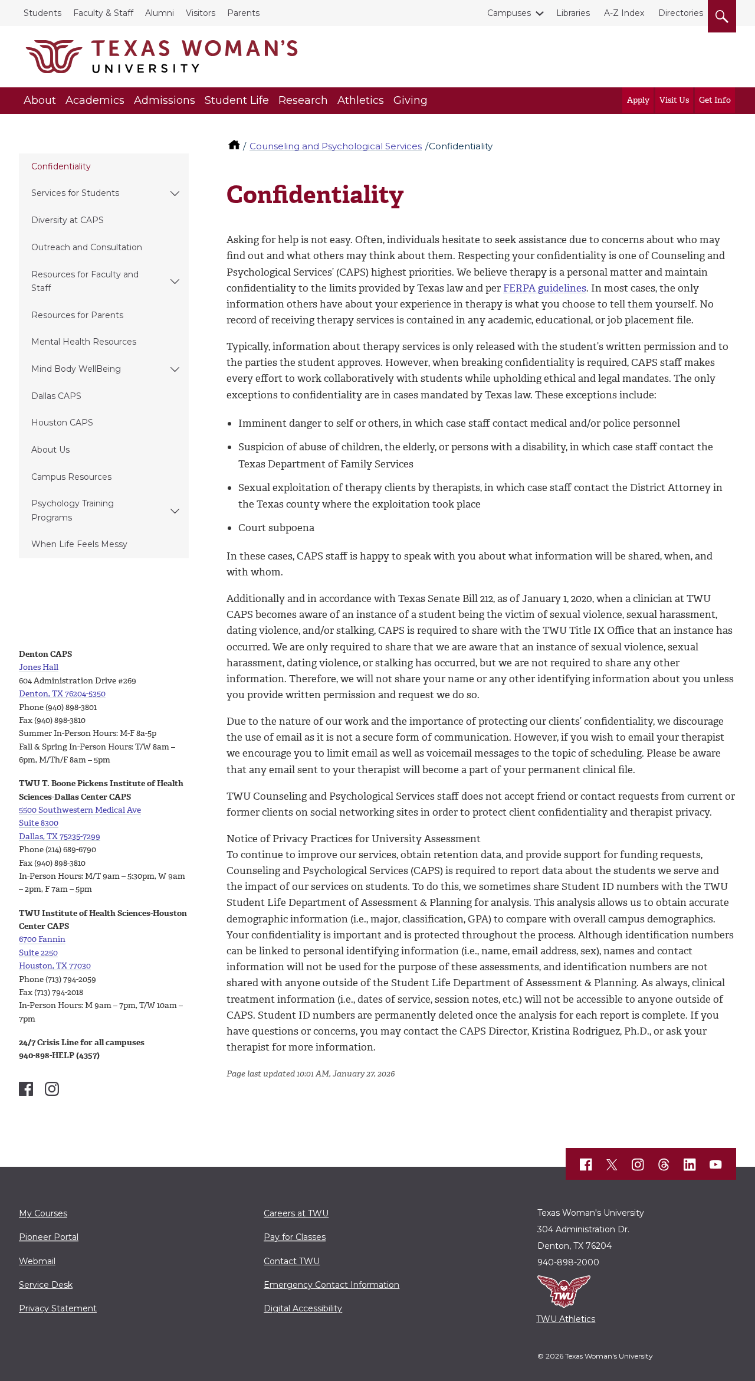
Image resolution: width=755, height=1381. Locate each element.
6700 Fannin (42, 939)
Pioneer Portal (48, 1237)
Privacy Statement (58, 1308)
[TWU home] (235, 146)
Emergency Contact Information (331, 1284)
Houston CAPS (62, 422)
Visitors (200, 13)
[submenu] (175, 193)
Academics (94, 100)
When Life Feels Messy (79, 544)
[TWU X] (612, 1164)
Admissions (164, 100)
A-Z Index (624, 13)
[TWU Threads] (664, 1164)
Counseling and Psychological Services (336, 146)
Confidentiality (61, 166)
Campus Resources (71, 477)
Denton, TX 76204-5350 (62, 693)
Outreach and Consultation (86, 247)
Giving (410, 100)
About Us (50, 449)
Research (303, 100)
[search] (722, 14)
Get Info (715, 100)
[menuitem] (104, 167)
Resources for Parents (77, 315)
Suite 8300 (38, 823)
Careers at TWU (296, 1213)
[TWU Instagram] (638, 1164)
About (40, 100)
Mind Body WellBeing (76, 369)
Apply (638, 100)
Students (42, 13)
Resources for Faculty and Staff (85, 281)
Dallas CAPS (56, 396)
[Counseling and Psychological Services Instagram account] (52, 1089)
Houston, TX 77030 (55, 965)
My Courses (43, 1213)
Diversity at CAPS (67, 220)
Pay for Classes (295, 1237)
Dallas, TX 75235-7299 (59, 836)
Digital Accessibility (303, 1308)
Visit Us (674, 100)
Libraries (573, 13)
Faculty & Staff (103, 13)
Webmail (37, 1261)
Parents (243, 13)
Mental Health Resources (83, 341)
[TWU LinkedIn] (690, 1164)
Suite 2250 (38, 952)
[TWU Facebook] (586, 1164)
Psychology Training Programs (72, 510)
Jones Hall (38, 667)
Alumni (159, 13)
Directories (680, 13)
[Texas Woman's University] (161, 56)
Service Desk (46, 1284)
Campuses (509, 13)
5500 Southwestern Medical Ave (80, 810)
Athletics (360, 100)
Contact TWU (292, 1261)
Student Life (237, 100)
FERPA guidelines (544, 288)
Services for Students (75, 193)
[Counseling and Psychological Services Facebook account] (26, 1089)
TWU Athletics (565, 1319)
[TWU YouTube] (716, 1164)
